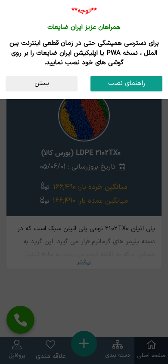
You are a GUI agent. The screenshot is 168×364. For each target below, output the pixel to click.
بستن (41, 83)
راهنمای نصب (126, 83)
